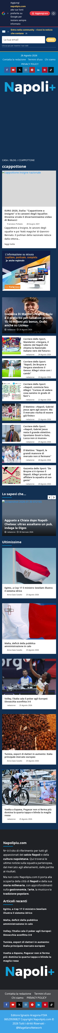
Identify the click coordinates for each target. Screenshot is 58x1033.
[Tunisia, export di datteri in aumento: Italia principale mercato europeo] (29, 732)
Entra (51, 39)
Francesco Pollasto (15, 224)
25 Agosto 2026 (25, 329)
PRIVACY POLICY (30, 64)
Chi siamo (50, 59)
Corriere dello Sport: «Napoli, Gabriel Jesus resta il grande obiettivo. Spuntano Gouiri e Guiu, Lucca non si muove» (37, 432)
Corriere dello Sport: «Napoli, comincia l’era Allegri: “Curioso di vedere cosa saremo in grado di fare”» (37, 390)
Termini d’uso (35, 59)
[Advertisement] (29, 125)
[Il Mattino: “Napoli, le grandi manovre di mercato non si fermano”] (11, 454)
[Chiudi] (8, 13)
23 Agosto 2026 (44, 377)
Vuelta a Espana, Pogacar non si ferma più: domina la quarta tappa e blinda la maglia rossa (28, 812)
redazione (11, 329)
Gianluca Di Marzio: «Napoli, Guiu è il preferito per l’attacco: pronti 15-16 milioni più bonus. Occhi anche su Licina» (29, 319)
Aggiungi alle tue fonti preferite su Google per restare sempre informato (18, 13)
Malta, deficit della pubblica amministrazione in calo (20, 645)
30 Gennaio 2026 (26, 532)
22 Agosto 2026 (44, 399)
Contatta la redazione (14, 59)
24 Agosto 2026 (44, 354)
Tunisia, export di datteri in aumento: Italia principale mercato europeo (28, 755)
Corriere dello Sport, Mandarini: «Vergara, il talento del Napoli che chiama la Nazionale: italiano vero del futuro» (37, 344)
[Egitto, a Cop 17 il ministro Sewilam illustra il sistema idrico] (29, 566)
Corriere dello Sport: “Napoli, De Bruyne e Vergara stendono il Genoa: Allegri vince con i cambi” (37, 367)
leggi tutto (10, 244)
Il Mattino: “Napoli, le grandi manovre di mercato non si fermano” (37, 453)
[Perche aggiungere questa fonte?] (53, 13)
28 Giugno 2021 (33, 224)
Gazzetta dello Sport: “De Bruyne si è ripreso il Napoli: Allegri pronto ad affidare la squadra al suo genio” (37, 474)
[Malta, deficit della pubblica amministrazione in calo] (29, 621)
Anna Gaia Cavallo (14, 594)
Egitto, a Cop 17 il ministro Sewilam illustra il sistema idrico (29, 589)
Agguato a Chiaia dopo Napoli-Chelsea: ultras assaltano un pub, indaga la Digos (29, 524)
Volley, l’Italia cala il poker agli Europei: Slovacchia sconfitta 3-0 (26, 700)
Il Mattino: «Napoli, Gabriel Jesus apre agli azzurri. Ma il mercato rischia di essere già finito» (38, 411)
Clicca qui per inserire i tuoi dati (15, 45)
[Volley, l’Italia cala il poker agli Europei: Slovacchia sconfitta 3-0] (29, 677)
